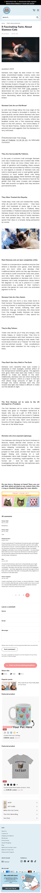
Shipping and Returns (8, 836)
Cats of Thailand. (8, 140)
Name (4, 611)
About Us (4, 831)
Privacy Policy (33, 655)
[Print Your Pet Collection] (20, 507)
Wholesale (5, 838)
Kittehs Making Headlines (13, 23)
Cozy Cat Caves (28, 3)
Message (5, 630)
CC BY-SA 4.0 (21, 140)
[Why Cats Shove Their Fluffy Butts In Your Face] (9, 686)
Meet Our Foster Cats (8, 850)
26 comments (5, 34)
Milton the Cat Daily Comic (9, 847)
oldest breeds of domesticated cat (15, 86)
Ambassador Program (8, 852)
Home (3, 23)
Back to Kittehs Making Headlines (22, 665)
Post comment (9, 649)
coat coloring (31, 89)
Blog (3, 845)
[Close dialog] (39, 874)
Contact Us (5, 833)
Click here (20, 488)
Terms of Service (8, 656)
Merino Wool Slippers (13, 3)
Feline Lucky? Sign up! (10, 888)
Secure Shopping (6, 843)
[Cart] (34, 10)
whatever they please (10, 177)
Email (4, 621)
